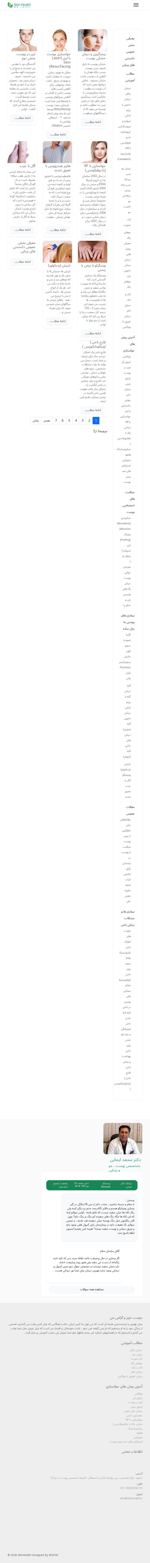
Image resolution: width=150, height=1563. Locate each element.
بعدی (47, 420)
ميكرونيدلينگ (125, 449)
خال (128, 901)
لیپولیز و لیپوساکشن (125, 123)
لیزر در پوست (127, 370)
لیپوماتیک (125, 132)
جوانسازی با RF (125, 419)
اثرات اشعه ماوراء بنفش (128, 888)
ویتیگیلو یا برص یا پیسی (93, 267)
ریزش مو (126, 168)
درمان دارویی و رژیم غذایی (126, 107)
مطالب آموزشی (130, 77)
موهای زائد (127, 235)
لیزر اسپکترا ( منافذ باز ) (126, 553)
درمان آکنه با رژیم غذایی (127, 699)
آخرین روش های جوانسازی (128, 344)
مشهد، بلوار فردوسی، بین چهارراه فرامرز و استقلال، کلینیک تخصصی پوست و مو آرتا (96, 1478)
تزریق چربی (128, 381)
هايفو (128, 454)
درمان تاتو (127, 308)
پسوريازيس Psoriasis (125, 664)
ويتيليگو (126, 775)
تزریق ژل (126, 362)
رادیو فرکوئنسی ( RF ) (126, 143)
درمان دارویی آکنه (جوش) (127, 721)
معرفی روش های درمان (127, 251)
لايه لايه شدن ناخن (127, 1018)
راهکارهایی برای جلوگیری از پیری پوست (125, 830)
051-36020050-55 (131, 1488)
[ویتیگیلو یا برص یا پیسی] (92, 252)
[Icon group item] (132, 1510)
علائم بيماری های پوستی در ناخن (127, 996)
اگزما (128, 634)
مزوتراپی (126, 460)
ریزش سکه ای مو (127, 196)
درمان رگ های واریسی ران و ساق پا (127, 594)
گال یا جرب (128, 783)
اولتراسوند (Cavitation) (125, 156)
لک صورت (127, 222)
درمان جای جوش (127, 395)
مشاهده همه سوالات (92, 1289)
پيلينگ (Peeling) (125, 537)
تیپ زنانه (126, 185)
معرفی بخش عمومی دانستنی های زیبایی (128, 51)
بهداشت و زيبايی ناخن (126, 1062)
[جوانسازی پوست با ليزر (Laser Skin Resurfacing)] (57, 40)
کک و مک (128, 297)
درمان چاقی (127, 91)
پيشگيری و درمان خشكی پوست (94, 56)
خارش (127, 656)
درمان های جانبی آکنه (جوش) (127, 745)
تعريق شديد (128, 794)
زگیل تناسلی (127, 871)
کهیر (128, 651)
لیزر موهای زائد (127, 281)
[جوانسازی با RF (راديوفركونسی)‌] (92, 152)
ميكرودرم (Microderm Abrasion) (125, 523)
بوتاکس (127, 356)
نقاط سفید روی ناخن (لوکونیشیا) (125, 969)
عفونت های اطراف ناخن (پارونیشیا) (125, 941)
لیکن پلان (128, 675)
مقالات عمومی (130, 810)
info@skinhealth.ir (131, 1498)
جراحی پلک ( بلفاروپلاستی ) (125, 436)
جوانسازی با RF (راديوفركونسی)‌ (95, 168)
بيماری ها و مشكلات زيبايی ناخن (128, 918)
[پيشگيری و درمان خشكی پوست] (92, 40)
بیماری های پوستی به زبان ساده (128, 622)
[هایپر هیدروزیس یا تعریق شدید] (57, 152)
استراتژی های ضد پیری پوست (126, 474)
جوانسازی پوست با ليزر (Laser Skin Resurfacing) (59, 60)
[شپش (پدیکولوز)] (57, 252)
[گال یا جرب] (22, 152)
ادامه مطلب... (92, 122)
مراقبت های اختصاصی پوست (128, 502)
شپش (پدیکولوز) (126, 766)
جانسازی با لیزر (126, 408)
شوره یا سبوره (127, 642)
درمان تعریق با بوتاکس (126, 321)
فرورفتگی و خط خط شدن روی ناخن (126, 1040)
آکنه (129, 685)
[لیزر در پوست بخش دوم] (22, 40)
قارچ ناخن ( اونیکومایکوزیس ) (125, 1081)
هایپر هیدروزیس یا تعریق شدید (58, 168)
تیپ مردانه (127, 176)
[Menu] (136, 5)
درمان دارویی (127, 267)
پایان (36, 420)
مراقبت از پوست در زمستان (126, 855)
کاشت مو (127, 209)
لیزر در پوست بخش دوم (26, 56)
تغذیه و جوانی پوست (127, 572)
